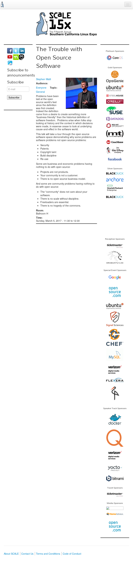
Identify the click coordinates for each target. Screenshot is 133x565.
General (40, 91)
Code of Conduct (72, 553)
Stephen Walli (43, 79)
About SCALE (11, 553)
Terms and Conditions (48, 553)
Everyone (41, 87)
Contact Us (27, 553)
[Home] (2, 4)
